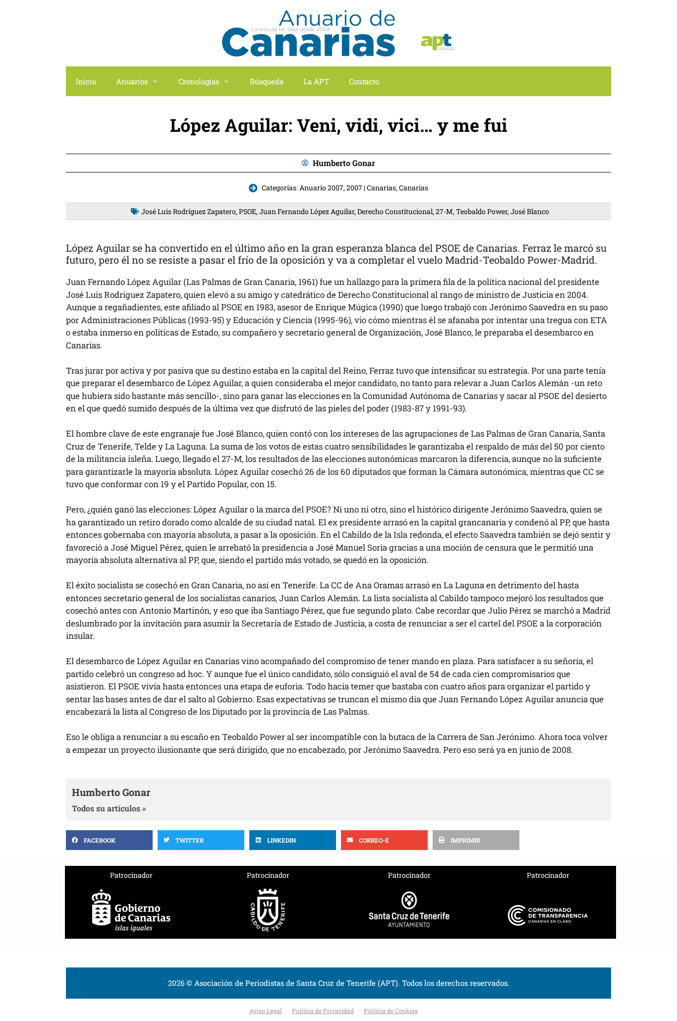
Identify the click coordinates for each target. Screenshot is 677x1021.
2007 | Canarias (371, 187)
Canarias (413, 187)
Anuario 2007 (321, 187)
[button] (109, 840)
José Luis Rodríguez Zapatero (188, 211)
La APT (316, 81)
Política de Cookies (391, 1011)
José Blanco (529, 211)
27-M (444, 211)
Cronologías (198, 81)
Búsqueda (266, 81)
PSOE (247, 211)
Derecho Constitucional (395, 211)
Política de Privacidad (323, 1011)
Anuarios (132, 81)
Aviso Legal (265, 1011)
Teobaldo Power (482, 211)
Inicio (86, 81)
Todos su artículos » (109, 808)
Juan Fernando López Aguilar (306, 211)
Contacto (364, 81)
